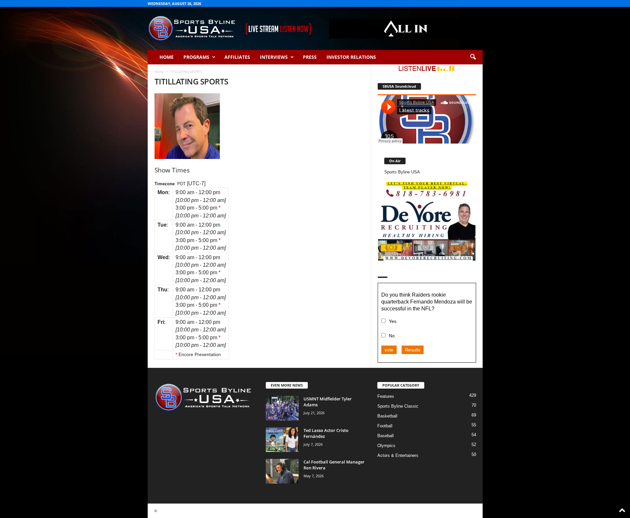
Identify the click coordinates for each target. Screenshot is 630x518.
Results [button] (412, 349)
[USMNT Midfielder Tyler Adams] (282, 408)
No (392, 335)
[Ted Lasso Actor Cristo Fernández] (282, 439)
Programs (196, 57)
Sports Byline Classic (397, 406)
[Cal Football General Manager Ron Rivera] (282, 471)
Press (310, 57)
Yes (392, 321)
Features (385, 396)
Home (166, 57)
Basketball (387, 416)
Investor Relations (351, 57)
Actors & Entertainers (397, 455)
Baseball (385, 435)
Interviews (274, 57)
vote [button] (389, 349)
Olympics (386, 445)
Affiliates (237, 57)
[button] (473, 57)
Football (384, 425)
